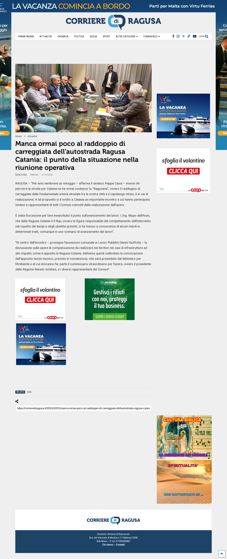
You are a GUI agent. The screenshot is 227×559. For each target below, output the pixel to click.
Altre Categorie (125, 36)
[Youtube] (195, 36)
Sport (106, 36)
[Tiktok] (188, 36)
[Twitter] (183, 36)
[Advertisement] (75, 52)
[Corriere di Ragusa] (113, 28)
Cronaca (62, 36)
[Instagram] (178, 36)
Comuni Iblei (150, 36)
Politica (79, 36)
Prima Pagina (26, 36)
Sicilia (93, 36)
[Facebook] (173, 36)
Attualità (46, 36)
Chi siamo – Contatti (113, 544)
